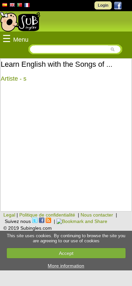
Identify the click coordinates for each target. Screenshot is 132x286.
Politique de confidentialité (47, 215)
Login (103, 5)
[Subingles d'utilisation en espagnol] (4, 6)
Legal (9, 215)
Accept (66, 253)
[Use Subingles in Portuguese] (19, 5)
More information (66, 265)
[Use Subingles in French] (27, 6)
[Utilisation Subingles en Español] (12, 5)
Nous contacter (97, 215)
